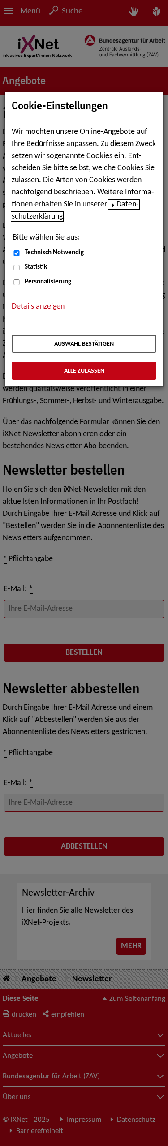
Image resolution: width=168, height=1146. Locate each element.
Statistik (36, 267)
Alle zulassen (84, 371)
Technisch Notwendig (54, 252)
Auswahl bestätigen (84, 344)
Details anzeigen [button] (38, 306)
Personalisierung (48, 282)
